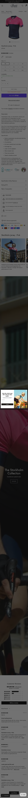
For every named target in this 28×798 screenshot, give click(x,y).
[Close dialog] (26, 390)
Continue (7, 404)
